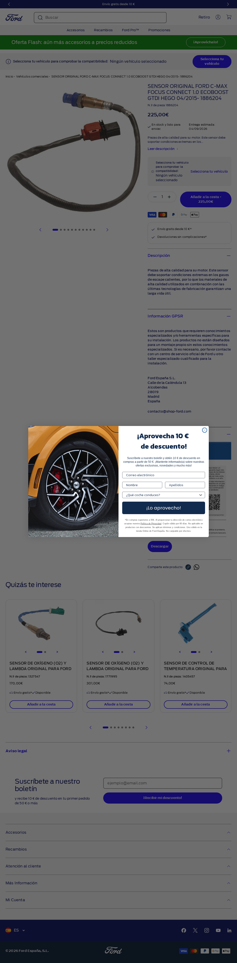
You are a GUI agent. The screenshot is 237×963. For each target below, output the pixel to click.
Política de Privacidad (150, 523)
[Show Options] (200, 495)
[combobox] (162, 495)
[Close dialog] (204, 430)
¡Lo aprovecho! (163, 508)
